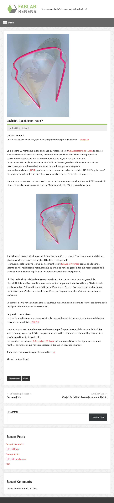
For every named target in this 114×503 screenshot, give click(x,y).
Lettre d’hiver (12, 448)
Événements (14, 378)
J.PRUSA (34, 322)
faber (24, 128)
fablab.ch (84, 139)
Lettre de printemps (16, 458)
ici (54, 352)
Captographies (13, 453)
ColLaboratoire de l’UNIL (80, 150)
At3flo (33, 170)
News (25, 378)
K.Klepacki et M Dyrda (43, 340)
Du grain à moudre (15, 444)
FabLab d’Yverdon (70, 263)
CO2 (8, 463)
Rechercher (12, 411)
